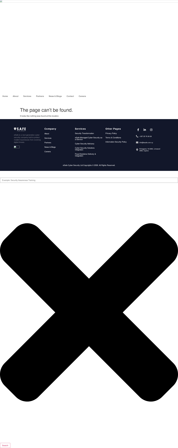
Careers (82, 96)
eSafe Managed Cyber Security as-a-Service (89, 138)
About (15, 96)
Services (27, 96)
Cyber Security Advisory (84, 143)
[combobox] (89, 180)
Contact (70, 96)
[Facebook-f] (138, 130)
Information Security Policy (116, 141)
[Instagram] (151, 130)
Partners (40, 96)
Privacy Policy (111, 133)
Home (5, 96)
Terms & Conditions (113, 137)
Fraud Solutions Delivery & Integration (85, 155)
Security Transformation (84, 133)
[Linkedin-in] (145, 130)
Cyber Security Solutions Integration (85, 149)
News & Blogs (55, 96)
